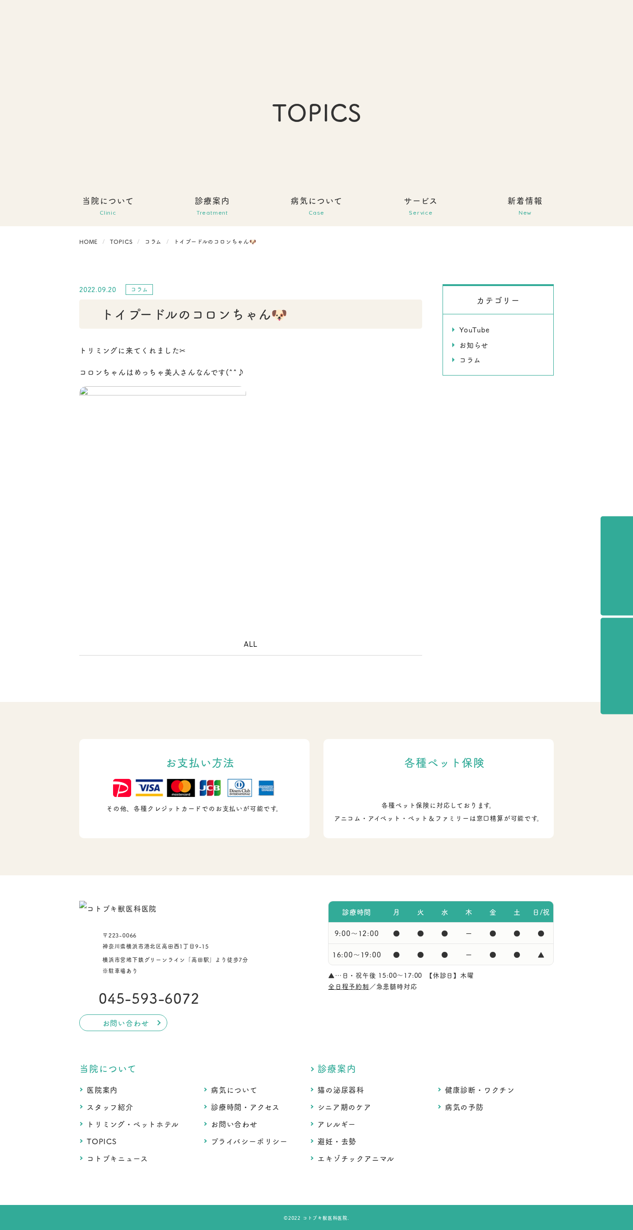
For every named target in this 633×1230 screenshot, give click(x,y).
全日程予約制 (348, 986)
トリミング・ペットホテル (133, 1124)
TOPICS (102, 1141)
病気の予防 (464, 1107)
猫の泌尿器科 (340, 1089)
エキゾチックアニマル (355, 1158)
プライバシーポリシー (249, 1141)
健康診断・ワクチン (480, 1089)
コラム (470, 359)
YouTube (474, 329)
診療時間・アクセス (245, 1107)
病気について (234, 1089)
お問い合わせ (234, 1124)
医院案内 (102, 1089)
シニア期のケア (344, 1107)
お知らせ (473, 345)
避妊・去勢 (336, 1141)
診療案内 (336, 1068)
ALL (251, 644)
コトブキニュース (117, 1158)
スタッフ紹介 (110, 1107)
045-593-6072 (149, 998)
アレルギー (336, 1124)
